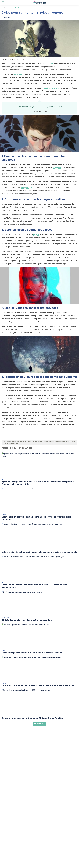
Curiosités (5, 683)
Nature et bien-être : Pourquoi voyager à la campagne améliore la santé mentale (39, 552)
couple (50, 64)
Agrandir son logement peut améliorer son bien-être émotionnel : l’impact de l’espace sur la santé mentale (38, 482)
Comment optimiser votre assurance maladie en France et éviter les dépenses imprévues (38, 518)
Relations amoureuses (22, 8)
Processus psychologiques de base (14, 716)
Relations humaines (8, 8)
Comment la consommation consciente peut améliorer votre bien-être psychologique (34, 586)
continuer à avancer (52, 88)
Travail (4, 650)
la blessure (57, 167)
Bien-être (5, 479)
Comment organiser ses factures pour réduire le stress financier (32, 652)
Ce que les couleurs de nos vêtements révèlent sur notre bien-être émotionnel (38, 685)
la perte (36, 234)
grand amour (18, 74)
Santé (4, 514)
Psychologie (6, 618)
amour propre (26, 187)
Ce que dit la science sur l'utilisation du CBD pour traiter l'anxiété (32, 718)
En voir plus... (39, 724)
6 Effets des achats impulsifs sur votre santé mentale (27, 620)
